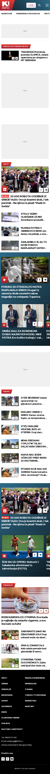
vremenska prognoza (28, 13)
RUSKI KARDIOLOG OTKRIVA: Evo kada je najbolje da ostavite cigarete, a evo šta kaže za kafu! (24, 620)
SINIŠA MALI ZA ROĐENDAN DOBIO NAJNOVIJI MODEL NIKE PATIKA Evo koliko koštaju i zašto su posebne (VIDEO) (23, 334)
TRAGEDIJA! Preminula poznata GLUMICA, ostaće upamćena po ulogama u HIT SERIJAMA (34, 56)
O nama (28, 689)
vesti (47, 13)
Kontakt (29, 706)
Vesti (6, 164)
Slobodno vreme (10, 718)
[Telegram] (16, 58)
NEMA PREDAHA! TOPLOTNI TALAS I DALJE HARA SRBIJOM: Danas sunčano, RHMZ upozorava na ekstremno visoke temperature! (33, 443)
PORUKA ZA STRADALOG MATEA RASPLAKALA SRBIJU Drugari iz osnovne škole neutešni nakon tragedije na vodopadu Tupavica (21, 291)
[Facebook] (13, 58)
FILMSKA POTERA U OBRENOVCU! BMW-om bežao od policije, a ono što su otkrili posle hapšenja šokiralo (33, 231)
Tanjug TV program (35, 695)
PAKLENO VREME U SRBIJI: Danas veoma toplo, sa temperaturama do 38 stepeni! (35, 415)
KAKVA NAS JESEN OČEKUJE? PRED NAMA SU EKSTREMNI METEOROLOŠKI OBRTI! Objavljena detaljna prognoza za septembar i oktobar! (34, 457)
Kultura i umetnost (12, 729)
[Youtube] (12, 759)
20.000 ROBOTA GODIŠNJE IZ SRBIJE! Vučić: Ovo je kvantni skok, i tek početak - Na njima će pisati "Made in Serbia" (25, 201)
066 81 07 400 (11, 737)
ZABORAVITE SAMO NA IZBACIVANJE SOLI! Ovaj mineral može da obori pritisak (33, 634)
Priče (4, 712)
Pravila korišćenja (35, 678)
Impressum (30, 684)
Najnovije (6, 13)
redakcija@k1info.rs (15, 741)
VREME (6, 392)
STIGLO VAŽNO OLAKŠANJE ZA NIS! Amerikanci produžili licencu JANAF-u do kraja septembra (34, 217)
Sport (4, 701)
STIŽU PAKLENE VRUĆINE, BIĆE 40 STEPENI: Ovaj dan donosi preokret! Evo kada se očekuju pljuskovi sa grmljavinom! (32, 429)
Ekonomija (6, 695)
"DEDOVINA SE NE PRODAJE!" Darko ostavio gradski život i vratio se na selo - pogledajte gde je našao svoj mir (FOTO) (21, 565)
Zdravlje (8, 585)
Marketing (30, 701)
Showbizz (6, 706)
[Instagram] (7, 759)
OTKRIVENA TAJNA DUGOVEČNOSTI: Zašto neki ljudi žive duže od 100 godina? (33, 662)
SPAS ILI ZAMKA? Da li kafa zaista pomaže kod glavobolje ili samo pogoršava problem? (33, 648)
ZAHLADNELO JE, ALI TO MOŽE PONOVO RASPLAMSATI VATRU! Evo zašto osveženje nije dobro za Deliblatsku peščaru (34, 245)
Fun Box (5, 723)
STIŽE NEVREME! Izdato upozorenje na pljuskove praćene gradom (34, 401)
